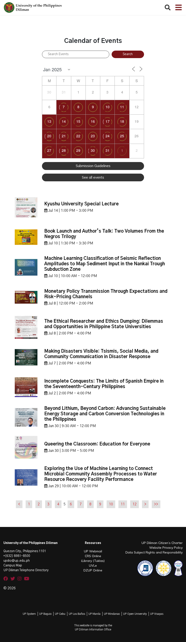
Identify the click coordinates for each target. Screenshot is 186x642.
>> (156, 504)
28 (64, 150)
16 (93, 121)
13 (49, 121)
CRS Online (93, 556)
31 (107, 150)
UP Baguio (45, 613)
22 (78, 135)
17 (107, 121)
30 (93, 150)
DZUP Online (92, 570)
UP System (29, 613)
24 (107, 135)
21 (64, 135)
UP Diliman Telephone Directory (26, 570)
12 (134, 504)
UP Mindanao (112, 613)
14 (64, 121)
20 (49, 135)
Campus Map (12, 565)
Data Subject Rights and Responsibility (154, 552)
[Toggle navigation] (178, 7)
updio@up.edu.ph (16, 560)
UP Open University (135, 613)
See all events (93, 177)
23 (93, 135)
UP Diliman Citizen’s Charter (162, 543)
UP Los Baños (77, 613)
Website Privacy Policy (166, 548)
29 (78, 150)
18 (122, 121)
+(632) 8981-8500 (16, 556)
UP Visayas (156, 613)
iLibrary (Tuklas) (93, 561)
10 (107, 106)
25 (122, 135)
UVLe (93, 565)
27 (49, 150)
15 (78, 121)
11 (122, 106)
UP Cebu (60, 613)
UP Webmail (93, 551)
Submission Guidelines (93, 166)
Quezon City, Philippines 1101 (24, 551)
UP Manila (94, 613)
